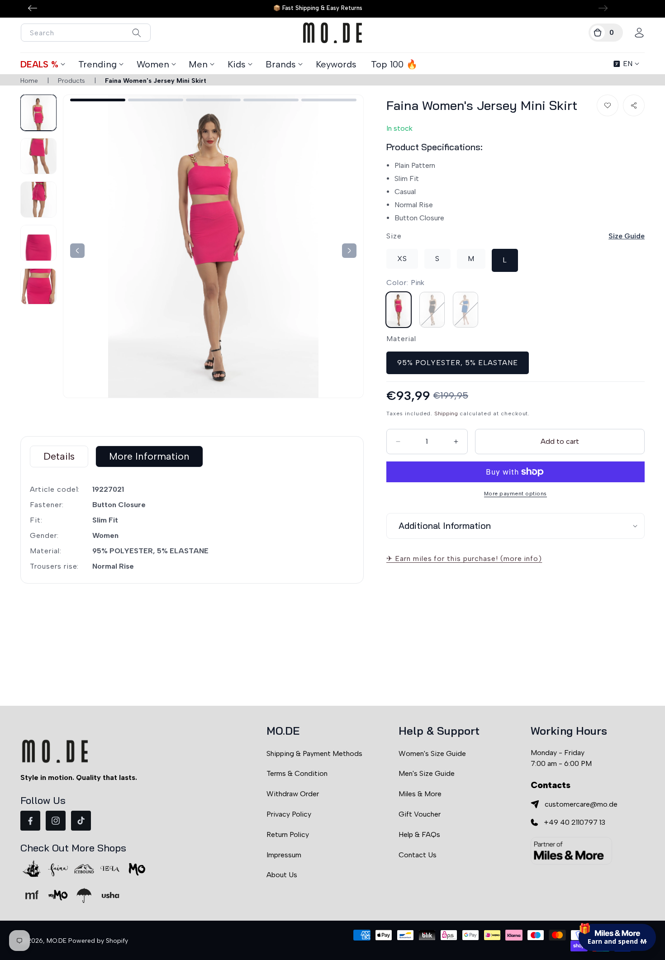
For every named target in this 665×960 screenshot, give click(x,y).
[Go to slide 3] (213, 100)
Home (29, 81)
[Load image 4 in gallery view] (38, 243)
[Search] (136, 32)
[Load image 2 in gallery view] (38, 156)
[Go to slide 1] (97, 100)
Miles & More (420, 793)
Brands (281, 64)
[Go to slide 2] (155, 100)
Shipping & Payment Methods (314, 753)
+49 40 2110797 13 (574, 822)
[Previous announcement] (33, 8)
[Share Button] (634, 105)
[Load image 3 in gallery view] (38, 199)
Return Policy (287, 834)
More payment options (515, 493)
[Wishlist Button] (607, 105)
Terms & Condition (297, 773)
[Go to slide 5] (328, 100)
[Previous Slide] (349, 250)
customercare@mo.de (581, 804)
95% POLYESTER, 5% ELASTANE (457, 362)
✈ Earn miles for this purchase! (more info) (464, 558)
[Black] (432, 309)
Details (59, 456)
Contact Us (418, 855)
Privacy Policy (288, 814)
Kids (237, 64)
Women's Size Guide (432, 753)
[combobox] (86, 33)
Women (153, 64)
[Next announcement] (603, 8)
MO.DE (56, 941)
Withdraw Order (292, 793)
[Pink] (398, 309)
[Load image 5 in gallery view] (38, 286)
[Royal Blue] (465, 309)
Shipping (446, 413)
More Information (149, 456)
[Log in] (639, 32)
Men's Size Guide (427, 773)
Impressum (283, 855)
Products (71, 81)
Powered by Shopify (98, 941)
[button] (606, 33)
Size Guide (626, 236)
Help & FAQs (419, 834)
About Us (281, 874)
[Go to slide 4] (271, 100)
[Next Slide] (77, 250)
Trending (97, 64)
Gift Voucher (420, 814)
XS (402, 258)
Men (198, 64)
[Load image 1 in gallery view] (38, 113)
